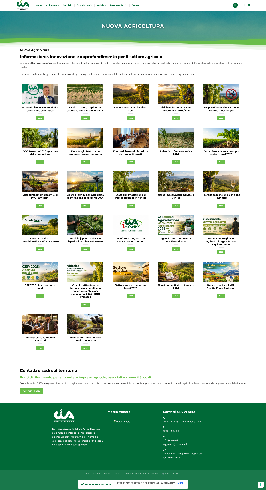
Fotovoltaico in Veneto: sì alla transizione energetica (40, 109)
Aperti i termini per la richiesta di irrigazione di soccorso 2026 (85, 196)
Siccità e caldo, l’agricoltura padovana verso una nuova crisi (85, 109)
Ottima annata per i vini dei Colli (130, 109)
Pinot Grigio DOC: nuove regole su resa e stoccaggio (85, 153)
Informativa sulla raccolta (96, 484)
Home (39, 5)
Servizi (67, 5)
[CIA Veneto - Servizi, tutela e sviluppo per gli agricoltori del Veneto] (23, 5)
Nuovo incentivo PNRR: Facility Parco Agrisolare (221, 287)
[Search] (235, 5)
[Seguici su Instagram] (248, 5)
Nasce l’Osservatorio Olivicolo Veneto (176, 196)
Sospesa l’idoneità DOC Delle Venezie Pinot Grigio (221, 109)
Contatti (136, 5)
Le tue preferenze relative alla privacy (145, 483)
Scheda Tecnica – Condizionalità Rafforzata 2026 (40, 240)
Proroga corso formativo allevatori (40, 339)
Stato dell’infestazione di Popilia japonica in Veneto (130, 196)
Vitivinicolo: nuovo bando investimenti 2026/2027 (176, 109)
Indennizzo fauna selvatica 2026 (176, 153)
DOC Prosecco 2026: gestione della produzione (40, 153)
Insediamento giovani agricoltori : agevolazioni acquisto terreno (221, 241)
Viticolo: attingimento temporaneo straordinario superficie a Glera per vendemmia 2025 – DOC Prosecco (85, 291)
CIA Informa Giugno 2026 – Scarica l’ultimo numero (131, 240)
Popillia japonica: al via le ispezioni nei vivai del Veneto (85, 240)
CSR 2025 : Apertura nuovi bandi (40, 287)
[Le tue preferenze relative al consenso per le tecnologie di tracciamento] (261, 485)
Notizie (100, 5)
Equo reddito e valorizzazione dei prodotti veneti (130, 153)
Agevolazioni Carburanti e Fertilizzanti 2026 (176, 240)
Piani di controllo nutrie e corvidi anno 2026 (85, 339)
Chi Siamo (51, 5)
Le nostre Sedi (118, 5)
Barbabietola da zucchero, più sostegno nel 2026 (221, 153)
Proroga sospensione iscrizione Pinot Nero (221, 196)
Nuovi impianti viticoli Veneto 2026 (176, 287)
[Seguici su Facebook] (244, 5)
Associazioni (84, 5)
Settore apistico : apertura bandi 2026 (130, 287)
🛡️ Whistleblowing (171, 473)
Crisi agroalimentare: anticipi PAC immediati (40, 196)
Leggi (40, 118)
